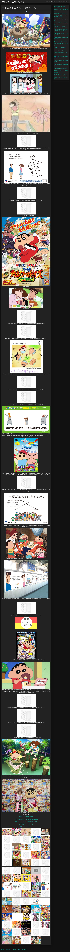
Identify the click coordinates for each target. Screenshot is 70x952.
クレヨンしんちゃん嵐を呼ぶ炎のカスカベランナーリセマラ (61, 30)
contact (51, 1)
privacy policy (58, 1)
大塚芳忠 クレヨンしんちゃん (60, 27)
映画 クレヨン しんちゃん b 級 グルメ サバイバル (26, 821)
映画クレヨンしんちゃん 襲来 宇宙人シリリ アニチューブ (61, 57)
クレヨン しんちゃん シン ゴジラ (61, 77)
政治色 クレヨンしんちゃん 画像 (26, 816)
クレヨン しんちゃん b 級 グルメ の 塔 (61, 34)
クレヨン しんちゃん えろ (13, 2)
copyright (65, 1)
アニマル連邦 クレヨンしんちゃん (61, 23)
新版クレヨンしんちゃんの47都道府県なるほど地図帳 (26, 819)
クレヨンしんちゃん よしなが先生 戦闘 (61, 61)
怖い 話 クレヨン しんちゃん (60, 74)
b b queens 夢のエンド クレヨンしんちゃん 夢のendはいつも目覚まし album (61, 15)
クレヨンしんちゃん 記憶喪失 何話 (61, 65)
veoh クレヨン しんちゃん (60, 47)
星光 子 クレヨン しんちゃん (26, 826)
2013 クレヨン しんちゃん (60, 50)
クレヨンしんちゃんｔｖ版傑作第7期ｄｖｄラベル (61, 71)
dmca (47, 1)
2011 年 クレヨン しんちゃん (60, 41)
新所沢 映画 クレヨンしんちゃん (26, 824)
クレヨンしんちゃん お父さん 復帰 (61, 10)
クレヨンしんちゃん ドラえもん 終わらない (61, 37)
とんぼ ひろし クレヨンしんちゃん (61, 19)
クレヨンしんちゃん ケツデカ (60, 68)
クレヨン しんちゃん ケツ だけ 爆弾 (61, 53)
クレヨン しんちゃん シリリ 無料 (61, 44)
